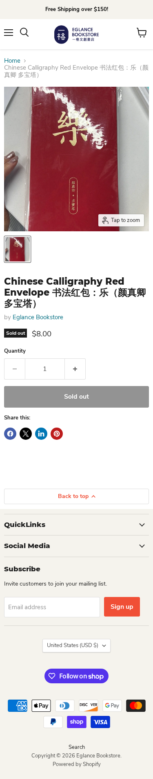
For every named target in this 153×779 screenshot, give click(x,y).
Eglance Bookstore (38, 317)
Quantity (15, 351)
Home (12, 60)
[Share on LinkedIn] (41, 434)
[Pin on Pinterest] (57, 434)
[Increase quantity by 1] (75, 369)
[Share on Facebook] (10, 434)
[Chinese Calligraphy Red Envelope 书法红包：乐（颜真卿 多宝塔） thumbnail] (17, 249)
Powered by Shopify (77, 764)
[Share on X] (26, 434)
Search (77, 747)
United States (72, 645)
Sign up (122, 606)
